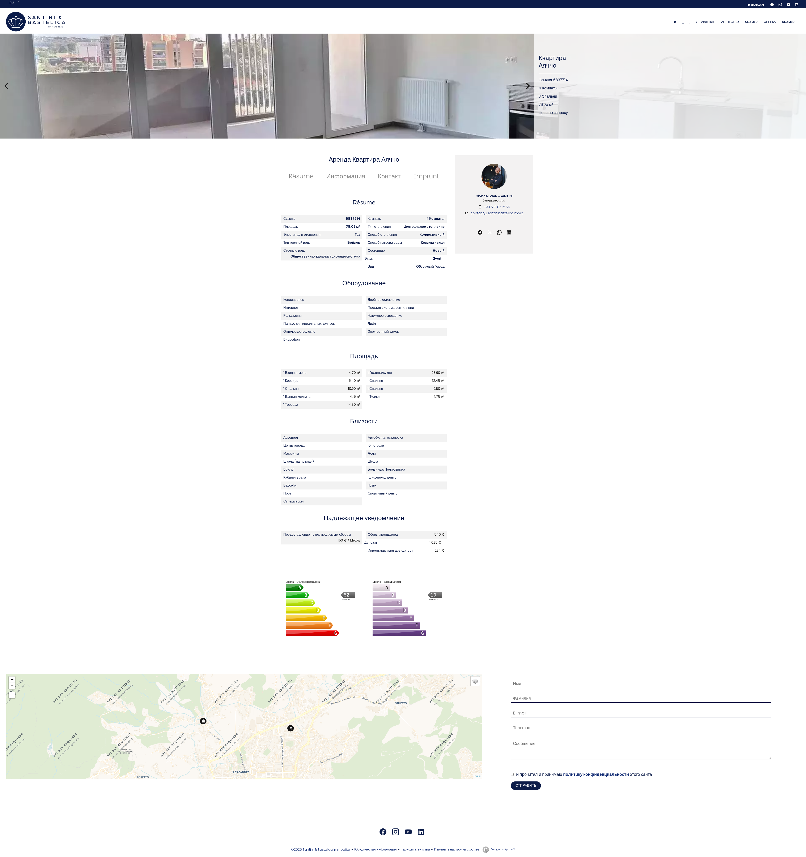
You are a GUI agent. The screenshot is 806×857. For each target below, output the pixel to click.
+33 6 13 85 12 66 (497, 207)
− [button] (12, 685)
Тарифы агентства (415, 849)
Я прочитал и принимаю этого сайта (584, 774)
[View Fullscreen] (12, 695)
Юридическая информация (375, 849)
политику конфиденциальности (596, 774)
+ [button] (12, 679)
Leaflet (477, 776)
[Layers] (475, 681)
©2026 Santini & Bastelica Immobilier (320, 849)
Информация (345, 176)
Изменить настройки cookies (456, 849)
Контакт (389, 176)
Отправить (526, 785)
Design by (502, 849)
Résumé (301, 176)
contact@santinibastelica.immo (497, 213)
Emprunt (426, 176)
